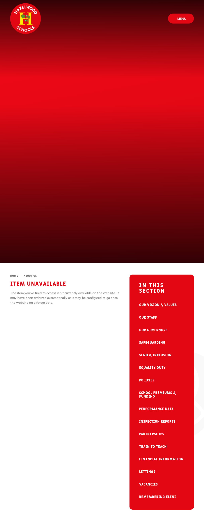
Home (14, 276)
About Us (30, 276)
